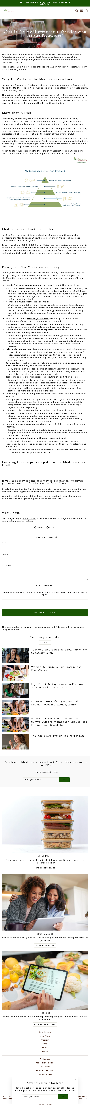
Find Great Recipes (45, 1024)
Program (45, 1040)
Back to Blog (47, 612)
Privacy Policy (60, 592)
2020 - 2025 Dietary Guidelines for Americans (46, 245)
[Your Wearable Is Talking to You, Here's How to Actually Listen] (15, 655)
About (45, 1047)
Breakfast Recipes (45, 1070)
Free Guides (45, 1032)
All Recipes (45, 1059)
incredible (7, 59)
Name (5, 543)
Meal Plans (45, 1036)
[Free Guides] (45, 902)
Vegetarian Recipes (45, 1063)
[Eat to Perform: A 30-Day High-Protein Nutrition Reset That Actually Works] (15, 707)
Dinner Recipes (45, 1074)
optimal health (52, 59)
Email (5, 554)
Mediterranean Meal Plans (47, 483)
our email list (29, 518)
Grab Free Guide (45, 945)
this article (70, 250)
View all (45, 643)
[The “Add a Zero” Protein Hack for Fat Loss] (15, 741)
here (10, 315)
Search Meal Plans (44, 868)
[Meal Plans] (45, 824)
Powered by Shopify (45, 1104)
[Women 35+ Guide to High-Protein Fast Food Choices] (15, 673)
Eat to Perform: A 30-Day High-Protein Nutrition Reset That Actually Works (55, 703)
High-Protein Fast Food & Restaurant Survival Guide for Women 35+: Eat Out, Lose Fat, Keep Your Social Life (59, 722)
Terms (45, 1051)
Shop (45, 1044)
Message (7, 566)
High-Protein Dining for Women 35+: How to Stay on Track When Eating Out (58, 686)
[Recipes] (45, 980)
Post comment (45, 585)
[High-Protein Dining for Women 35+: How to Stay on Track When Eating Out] (15, 690)
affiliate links (43, 67)
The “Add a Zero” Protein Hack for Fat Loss (58, 736)
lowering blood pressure (32, 253)
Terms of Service (79, 592)
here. (26, 435)
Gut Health (45, 1066)
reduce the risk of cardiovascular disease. (35, 250)
